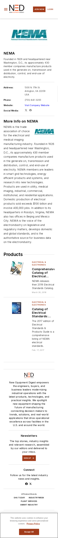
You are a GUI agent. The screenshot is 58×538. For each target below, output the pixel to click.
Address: (8, 87)
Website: (8, 105)
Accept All (29, 532)
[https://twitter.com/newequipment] (30, 483)
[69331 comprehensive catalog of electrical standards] (17, 268)
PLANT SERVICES (29, 501)
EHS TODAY (19, 498)
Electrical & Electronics (39, 263)
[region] (29, 525)
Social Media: (11, 110)
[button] (6, 9)
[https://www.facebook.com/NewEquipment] (26, 483)
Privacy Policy (33, 524)
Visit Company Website (37, 105)
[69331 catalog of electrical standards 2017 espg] (17, 308)
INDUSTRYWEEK (36, 498)
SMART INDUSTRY (29, 505)
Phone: (7, 100)
